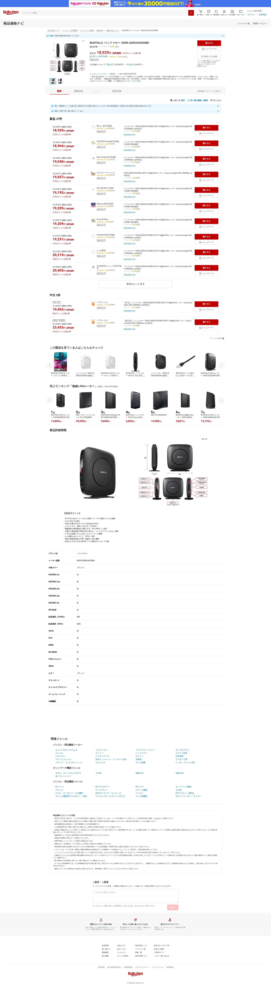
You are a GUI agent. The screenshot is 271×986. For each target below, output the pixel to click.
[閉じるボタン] (223, 36)
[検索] (191, 13)
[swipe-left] (49, 365)
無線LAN (100, 30)
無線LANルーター (113, 30)
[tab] (59, 91)
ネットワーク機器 (87, 30)
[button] (209, 13)
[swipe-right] (221, 365)
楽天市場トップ (53, 30)
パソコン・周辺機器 (69, 30)
